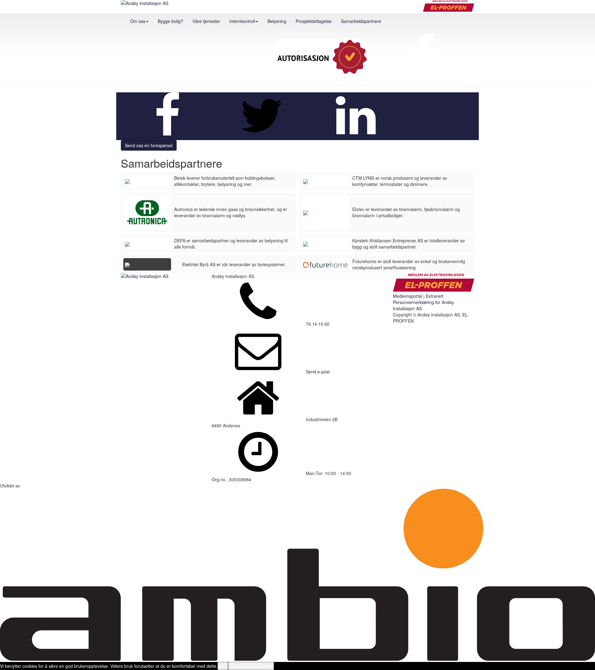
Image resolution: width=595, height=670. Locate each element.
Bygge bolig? (170, 21)
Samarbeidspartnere (361, 21)
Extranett (434, 296)
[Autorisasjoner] (321, 57)
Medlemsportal (407, 296)
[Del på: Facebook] (167, 137)
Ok (223, 666)
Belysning (276, 21)
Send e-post (318, 371)
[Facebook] (423, 57)
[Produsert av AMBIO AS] (297, 659)
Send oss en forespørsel (149, 145)
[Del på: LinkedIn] (355, 137)
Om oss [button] (137, 21)
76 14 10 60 (317, 324)
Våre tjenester (206, 21)
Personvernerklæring (251, 666)
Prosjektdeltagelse (314, 21)
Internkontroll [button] (242, 21)
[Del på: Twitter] (261, 137)
